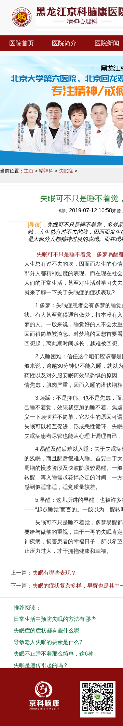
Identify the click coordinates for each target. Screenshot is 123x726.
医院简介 (64, 43)
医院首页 (21, 43)
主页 (28, 171)
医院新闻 (107, 43)
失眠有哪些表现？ (54, 573)
